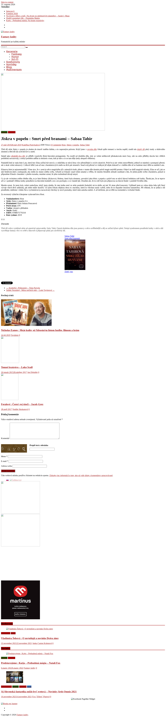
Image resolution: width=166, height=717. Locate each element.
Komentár (5, 438)
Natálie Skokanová (20, 409)
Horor (15, 56)
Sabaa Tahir (85, 145)
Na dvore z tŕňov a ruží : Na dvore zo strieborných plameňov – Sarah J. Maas (38, 16)
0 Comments (56, 145)
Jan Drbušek (32, 372)
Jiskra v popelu (73, 145)
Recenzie (12, 51)
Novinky (11, 64)
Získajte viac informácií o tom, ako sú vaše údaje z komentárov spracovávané (81, 475)
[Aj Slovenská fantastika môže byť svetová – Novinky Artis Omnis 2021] (14, 682)
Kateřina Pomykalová (31, 145)
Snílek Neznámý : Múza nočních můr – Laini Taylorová (30, 290)
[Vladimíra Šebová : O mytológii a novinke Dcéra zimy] (29, 629)
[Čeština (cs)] (15, 480)
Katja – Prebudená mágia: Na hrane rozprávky (25, 20)
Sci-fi (14, 59)
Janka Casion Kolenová (42, 643)
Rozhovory (13, 62)
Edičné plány (6, 687)
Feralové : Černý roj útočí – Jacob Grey (22, 404)
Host (63, 145)
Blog (9, 67)
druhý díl (141, 149)
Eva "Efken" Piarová (41, 697)
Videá (13, 633)
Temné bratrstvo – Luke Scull (17, 367)
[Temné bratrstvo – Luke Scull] (10, 362)
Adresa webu (6, 466)
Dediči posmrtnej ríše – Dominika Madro (23, 18)
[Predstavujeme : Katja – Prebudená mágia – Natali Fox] (29, 653)
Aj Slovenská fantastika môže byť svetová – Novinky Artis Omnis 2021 (39, 691)
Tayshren (14, 335)
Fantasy (16, 54)
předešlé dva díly (18, 156)
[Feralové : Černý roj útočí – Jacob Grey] (9, 399)
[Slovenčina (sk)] (7, 480)
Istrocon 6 (10, 11)
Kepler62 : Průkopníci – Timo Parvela (23, 288)
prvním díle (92, 149)
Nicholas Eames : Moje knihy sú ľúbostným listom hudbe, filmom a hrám (40, 330)
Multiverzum (14, 69)
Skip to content (7, 2)
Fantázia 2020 (12, 13)
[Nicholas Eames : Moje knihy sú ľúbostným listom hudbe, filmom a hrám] (26, 325)
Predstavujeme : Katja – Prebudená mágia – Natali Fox (30, 663)
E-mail (4, 461)
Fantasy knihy (8, 36)
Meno (4, 456)
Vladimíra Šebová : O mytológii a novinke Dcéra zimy (30, 638)
